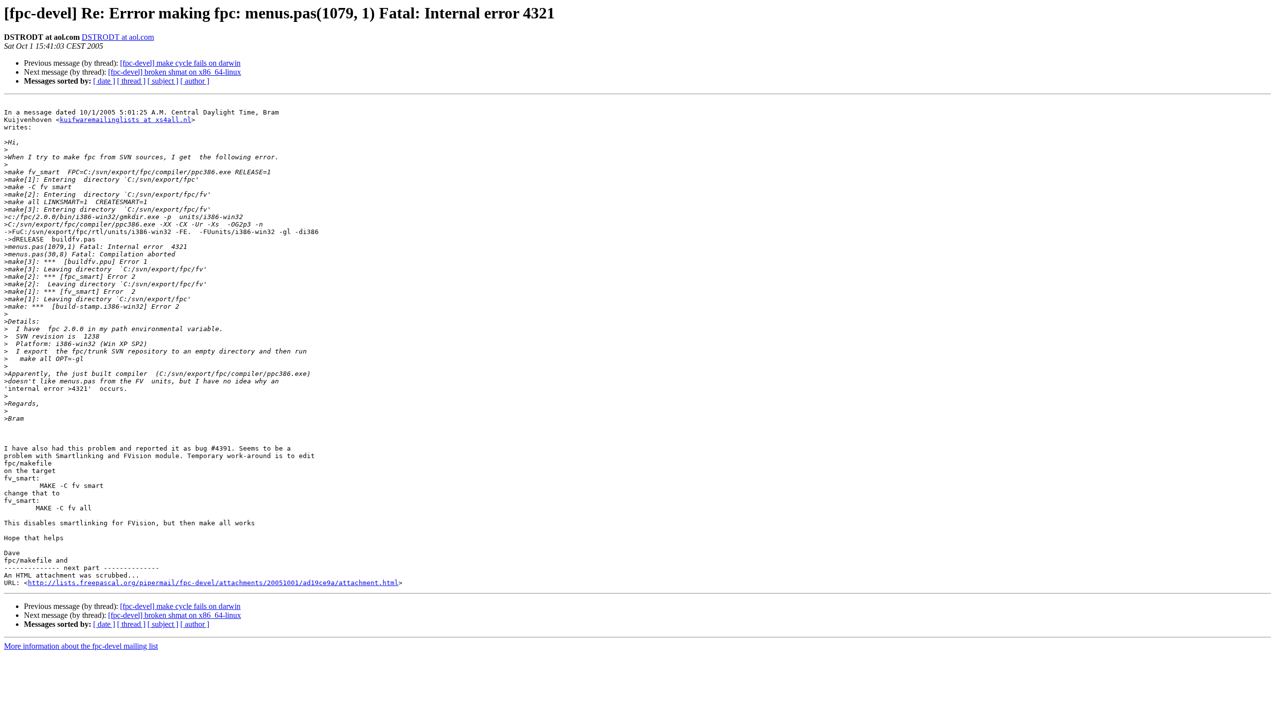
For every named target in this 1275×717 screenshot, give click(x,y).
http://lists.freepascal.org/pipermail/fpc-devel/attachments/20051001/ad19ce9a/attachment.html (213, 583)
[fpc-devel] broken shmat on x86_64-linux (174, 72)
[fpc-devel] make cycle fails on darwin (180, 63)
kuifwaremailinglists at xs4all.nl (125, 119)
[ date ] (104, 81)
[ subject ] (162, 81)
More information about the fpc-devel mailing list (81, 646)
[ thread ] (131, 81)
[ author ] (194, 81)
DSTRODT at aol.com (118, 37)
